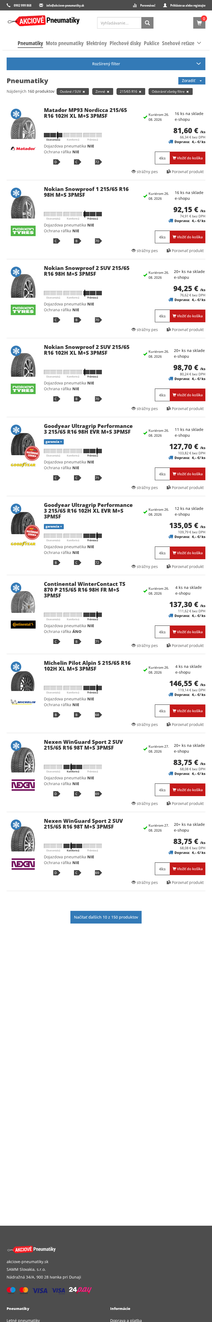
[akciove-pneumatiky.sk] (99, 1249)
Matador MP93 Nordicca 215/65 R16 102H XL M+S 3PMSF (85, 112)
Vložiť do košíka (189, 157)
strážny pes (147, 171)
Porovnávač (147, 5)
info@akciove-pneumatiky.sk (65, 5)
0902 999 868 (22, 5)
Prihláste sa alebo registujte (187, 5)
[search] (147, 23)
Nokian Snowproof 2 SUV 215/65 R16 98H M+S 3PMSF (86, 270)
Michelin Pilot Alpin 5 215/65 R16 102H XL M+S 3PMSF (87, 665)
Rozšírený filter (106, 63)
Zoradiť (191, 80)
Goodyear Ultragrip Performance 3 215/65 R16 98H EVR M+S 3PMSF (88, 428)
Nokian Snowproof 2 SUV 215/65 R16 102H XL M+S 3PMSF (86, 349)
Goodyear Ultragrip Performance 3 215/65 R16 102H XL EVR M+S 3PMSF (88, 510)
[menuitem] (30, 43)
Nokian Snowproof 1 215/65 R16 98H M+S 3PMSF (86, 191)
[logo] (43, 21)
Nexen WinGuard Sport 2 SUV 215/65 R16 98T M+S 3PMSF (83, 744)
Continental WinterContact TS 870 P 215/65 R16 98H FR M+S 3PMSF (84, 589)
